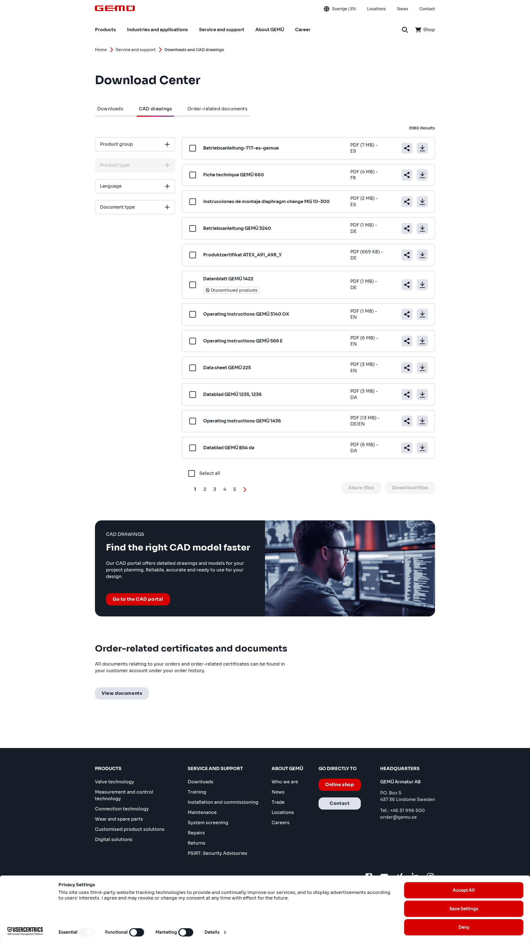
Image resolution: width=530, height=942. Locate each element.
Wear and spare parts (119, 819)
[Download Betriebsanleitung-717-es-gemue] (422, 148)
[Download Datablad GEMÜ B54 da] (422, 447)
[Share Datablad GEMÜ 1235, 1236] (406, 394)
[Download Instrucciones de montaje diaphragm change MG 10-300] (422, 201)
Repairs (196, 833)
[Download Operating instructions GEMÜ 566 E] (422, 341)
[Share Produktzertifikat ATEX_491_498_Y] (406, 254)
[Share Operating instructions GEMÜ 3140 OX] (406, 314)
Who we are (285, 782)
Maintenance (202, 812)
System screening (208, 823)
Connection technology (122, 809)
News (278, 792)
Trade (278, 802)
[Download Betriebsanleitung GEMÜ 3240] (422, 228)
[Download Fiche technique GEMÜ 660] (422, 174)
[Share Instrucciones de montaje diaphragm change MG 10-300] (406, 201)
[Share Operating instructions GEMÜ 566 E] (406, 341)
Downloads (200, 782)
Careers (281, 823)
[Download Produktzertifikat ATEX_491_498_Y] (422, 254)
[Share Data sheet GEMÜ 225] (406, 367)
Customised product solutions (130, 829)
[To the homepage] (115, 8)
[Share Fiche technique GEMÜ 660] (406, 174)
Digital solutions (113, 839)
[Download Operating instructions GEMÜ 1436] (422, 421)
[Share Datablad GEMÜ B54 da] (406, 447)
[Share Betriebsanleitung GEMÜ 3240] (406, 228)
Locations (283, 812)
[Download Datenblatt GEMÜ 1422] (422, 284)
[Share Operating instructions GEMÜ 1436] (406, 421)
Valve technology (114, 782)
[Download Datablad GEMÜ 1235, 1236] (422, 394)
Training (197, 792)
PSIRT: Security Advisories (217, 853)
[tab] (110, 109)
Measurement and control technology (124, 795)
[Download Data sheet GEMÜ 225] (422, 367)
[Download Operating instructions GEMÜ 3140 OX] (422, 314)
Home (101, 49)
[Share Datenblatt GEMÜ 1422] (406, 284)
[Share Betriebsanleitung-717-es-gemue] (406, 148)
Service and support (136, 49)
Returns (196, 843)
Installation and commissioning (223, 802)
